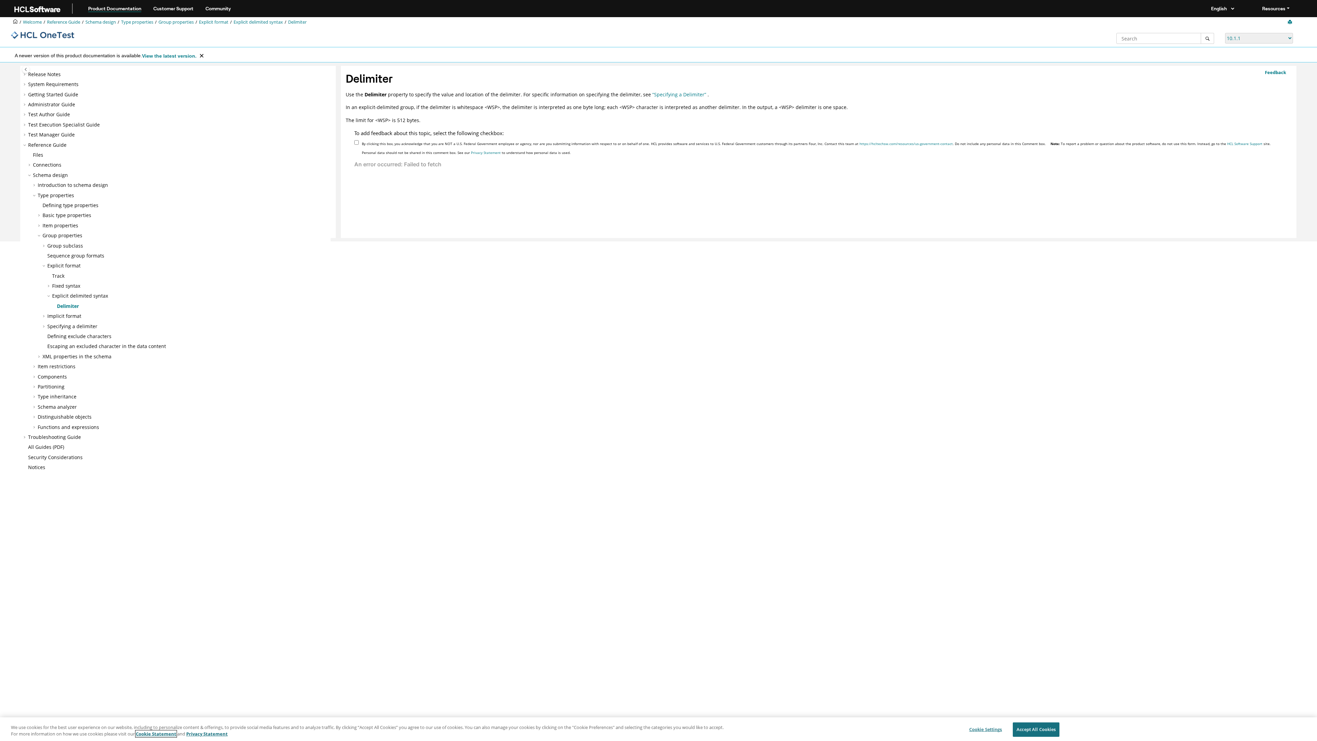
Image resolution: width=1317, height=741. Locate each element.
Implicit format (64, 316)
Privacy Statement (486, 152)
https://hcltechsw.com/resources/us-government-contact (906, 143)
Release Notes (44, 74)
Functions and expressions (68, 427)
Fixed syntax (66, 286)
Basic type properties (67, 215)
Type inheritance (57, 396)
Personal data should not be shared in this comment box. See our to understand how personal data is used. (466, 152)
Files (38, 155)
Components (52, 376)
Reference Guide (63, 22)
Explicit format (213, 22)
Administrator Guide (51, 104)
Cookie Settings (985, 729)
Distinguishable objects (65, 417)
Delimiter (297, 22)
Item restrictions (56, 366)
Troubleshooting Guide (54, 437)
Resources (1273, 8)
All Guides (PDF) (46, 447)
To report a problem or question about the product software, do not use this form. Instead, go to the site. (1161, 143)
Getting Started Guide (53, 94)
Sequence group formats (75, 255)
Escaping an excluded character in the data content (106, 346)
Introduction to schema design (73, 185)
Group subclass (65, 245)
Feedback (1275, 72)
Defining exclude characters (79, 336)
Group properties (176, 22)
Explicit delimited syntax (258, 22)
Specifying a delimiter (72, 326)
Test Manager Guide (51, 134)
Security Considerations (55, 457)
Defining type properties (70, 205)
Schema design (100, 22)
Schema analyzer (57, 407)
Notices (36, 467)
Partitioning (51, 386)
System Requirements (53, 84)
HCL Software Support (1244, 143)
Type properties (137, 22)
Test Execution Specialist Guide (64, 124)
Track (58, 276)
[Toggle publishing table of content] (25, 69)
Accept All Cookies (1036, 729)
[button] (25, 74)
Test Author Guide (49, 114)
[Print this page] (1290, 22)
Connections (47, 165)
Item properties (60, 225)
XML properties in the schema (77, 356)
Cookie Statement (156, 734)
